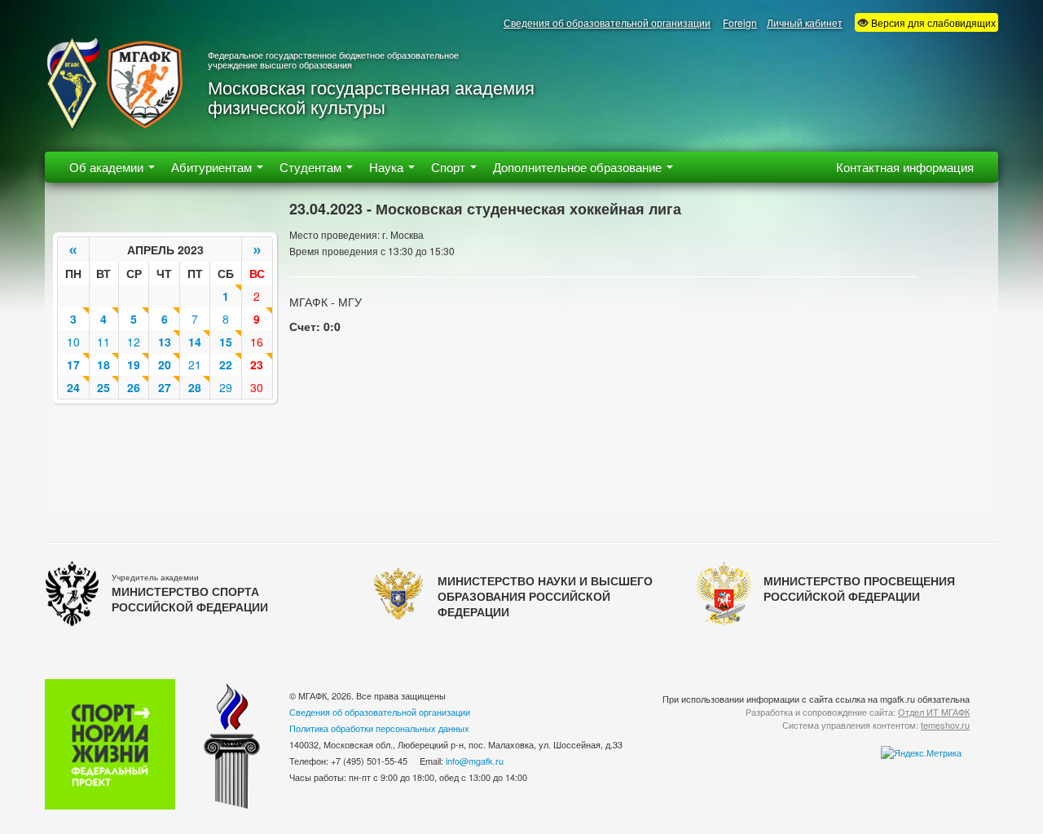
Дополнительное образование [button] (579, 166)
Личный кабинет (805, 22)
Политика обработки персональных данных (379, 728)
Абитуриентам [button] (213, 166)
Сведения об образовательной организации (607, 22)
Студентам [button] (312, 166)
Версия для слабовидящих (932, 22)
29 (225, 387)
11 (103, 341)
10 (73, 341)
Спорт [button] (450, 166)
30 (256, 387)
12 (133, 341)
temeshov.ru (945, 724)
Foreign (740, 22)
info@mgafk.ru (475, 760)
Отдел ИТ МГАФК (934, 711)
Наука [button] (388, 166)
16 (256, 341)
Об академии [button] (108, 166)
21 (194, 364)
